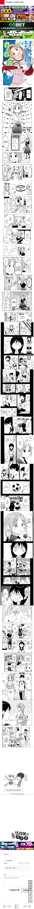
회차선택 (30, 882)
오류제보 (30, 886)
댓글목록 (6, 854)
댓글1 (30, 891)
